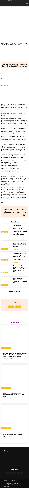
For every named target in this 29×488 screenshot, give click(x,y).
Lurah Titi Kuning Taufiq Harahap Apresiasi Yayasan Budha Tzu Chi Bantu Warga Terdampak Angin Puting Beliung (14, 354)
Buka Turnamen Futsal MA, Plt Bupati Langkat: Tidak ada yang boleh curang (21, 212)
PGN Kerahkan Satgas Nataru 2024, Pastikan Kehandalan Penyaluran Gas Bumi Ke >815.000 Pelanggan (19, 269)
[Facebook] (5, 72)
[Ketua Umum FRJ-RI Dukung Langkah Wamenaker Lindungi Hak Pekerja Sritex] (6, 282)
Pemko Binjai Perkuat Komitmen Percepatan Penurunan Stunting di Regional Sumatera (12, 434)
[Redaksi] (12, 302)
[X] (10, 72)
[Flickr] (14, 473)
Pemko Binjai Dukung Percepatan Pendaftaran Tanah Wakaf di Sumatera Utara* (13, 394)
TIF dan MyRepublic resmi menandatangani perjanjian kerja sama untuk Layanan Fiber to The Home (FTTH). (20, 256)
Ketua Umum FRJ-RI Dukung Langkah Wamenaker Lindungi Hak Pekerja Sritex (20, 280)
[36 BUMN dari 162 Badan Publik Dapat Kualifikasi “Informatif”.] (6, 246)
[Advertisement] (14, 21)
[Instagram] (12, 306)
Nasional (7, 43)
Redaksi (4, 78)
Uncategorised (6, 348)
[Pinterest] (14, 72)
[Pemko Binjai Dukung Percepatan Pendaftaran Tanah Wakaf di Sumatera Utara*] (14, 378)
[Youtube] (19, 306)
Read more (15, 249)
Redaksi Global (5, 358)
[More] (24, 72)
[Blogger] (7, 473)
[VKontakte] (21, 473)
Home (2, 43)
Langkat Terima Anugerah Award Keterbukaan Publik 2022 (8, 212)
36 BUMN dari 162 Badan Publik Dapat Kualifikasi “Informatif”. (19, 244)
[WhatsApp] (19, 72)
